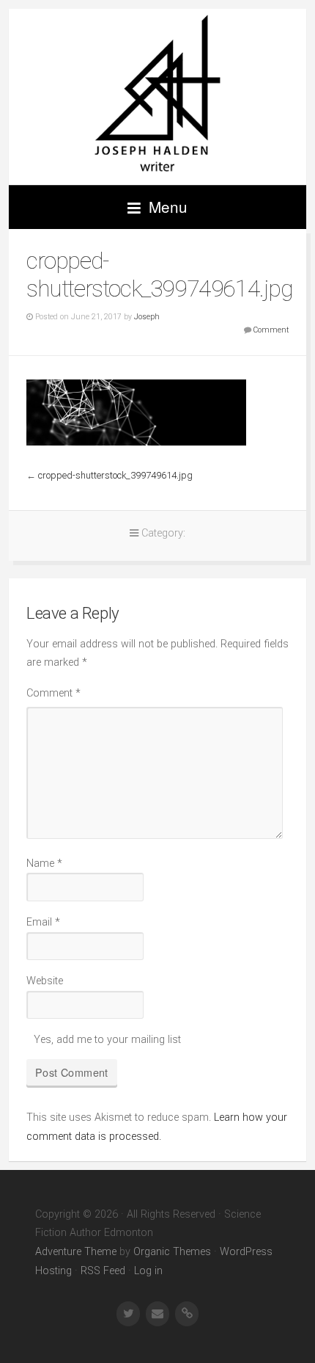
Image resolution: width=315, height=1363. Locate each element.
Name (44, 863)
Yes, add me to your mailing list (106, 1039)
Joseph (147, 316)
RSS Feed (103, 1271)
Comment (271, 330)
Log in (148, 1271)
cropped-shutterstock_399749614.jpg (115, 475)
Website (44, 981)
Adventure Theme (75, 1252)
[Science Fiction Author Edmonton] (157, 97)
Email (43, 922)
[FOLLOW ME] (128, 1313)
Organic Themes (172, 1252)
